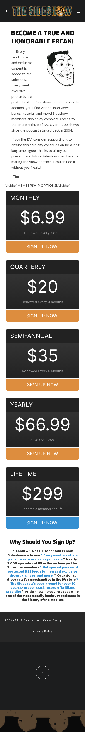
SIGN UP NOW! (42, 246)
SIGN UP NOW (42, 384)
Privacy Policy (43, 631)
